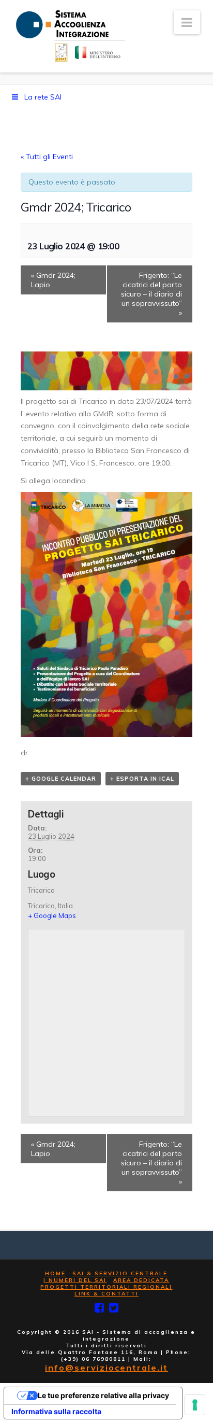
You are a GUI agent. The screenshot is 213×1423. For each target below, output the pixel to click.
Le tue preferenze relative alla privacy (103, 1395)
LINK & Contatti (106, 1293)
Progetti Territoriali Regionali (106, 1287)
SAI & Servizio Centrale (120, 1273)
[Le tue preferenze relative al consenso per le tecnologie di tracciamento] (195, 1405)
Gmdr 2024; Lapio (53, 280)
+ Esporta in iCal (142, 778)
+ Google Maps (52, 915)
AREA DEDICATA (141, 1280)
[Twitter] (113, 1307)
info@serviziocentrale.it (106, 1367)
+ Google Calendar (60, 778)
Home (55, 1273)
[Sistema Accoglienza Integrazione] (69, 36)
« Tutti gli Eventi (47, 156)
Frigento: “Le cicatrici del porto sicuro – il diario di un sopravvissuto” (151, 294)
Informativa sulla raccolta (56, 1411)
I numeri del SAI (74, 1280)
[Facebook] (99, 1307)
